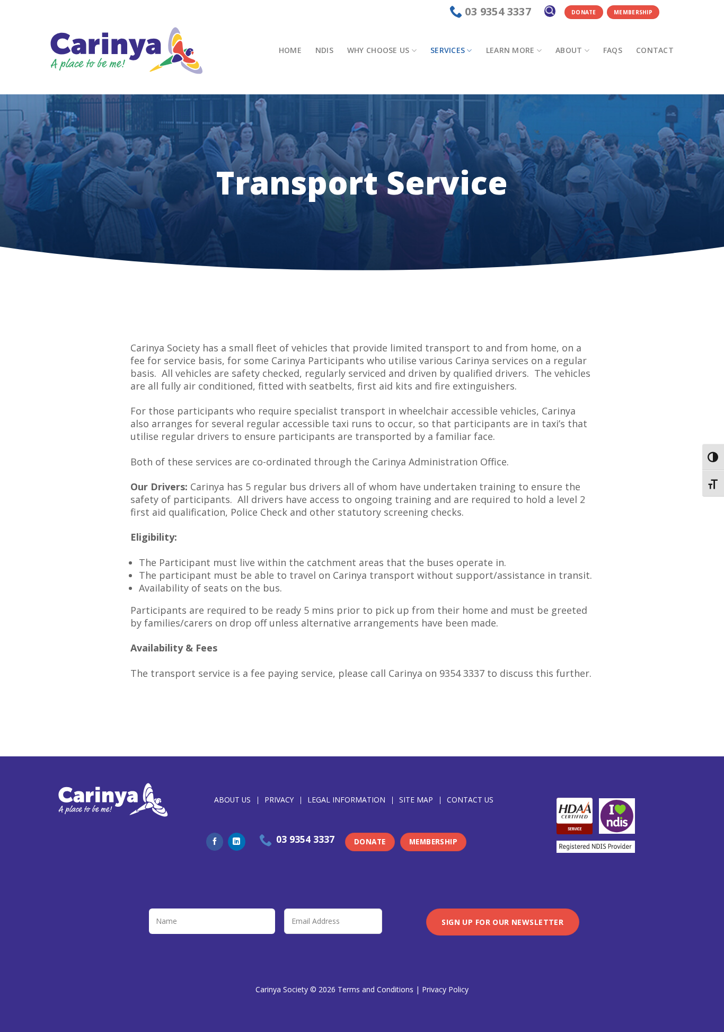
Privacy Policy (445, 989)
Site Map (416, 800)
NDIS (324, 50)
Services (447, 50)
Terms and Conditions (375, 989)
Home (290, 50)
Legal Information (346, 800)
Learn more (510, 50)
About (568, 50)
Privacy (279, 800)
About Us (232, 800)
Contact (655, 50)
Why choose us (378, 50)
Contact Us (470, 800)
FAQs (612, 50)
